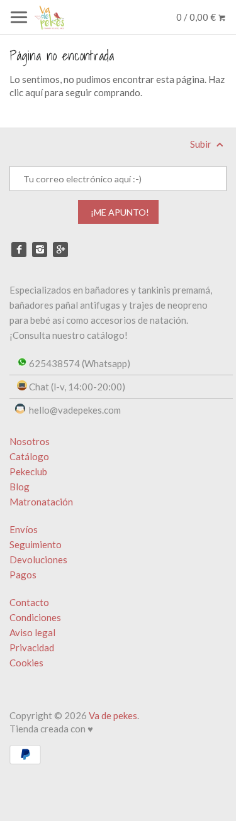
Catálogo (29, 456)
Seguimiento (35, 544)
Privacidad (31, 647)
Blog (19, 486)
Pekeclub (28, 471)
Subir (201, 144)
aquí (34, 92)
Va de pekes (113, 715)
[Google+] (60, 249)
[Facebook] (18, 249)
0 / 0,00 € (197, 17)
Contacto (29, 602)
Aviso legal (32, 632)
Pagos (23, 574)
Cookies (26, 662)
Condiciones (35, 617)
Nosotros (29, 441)
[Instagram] (39, 249)
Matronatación (41, 501)
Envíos (23, 529)
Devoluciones (38, 559)
